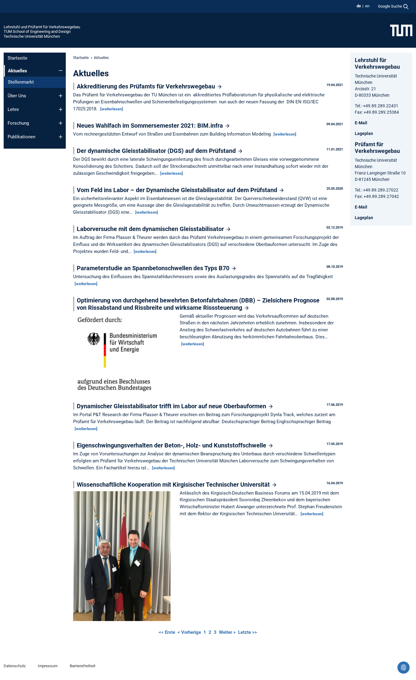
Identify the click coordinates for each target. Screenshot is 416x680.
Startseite (17, 58)
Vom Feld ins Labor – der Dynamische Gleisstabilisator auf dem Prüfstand (178, 190)
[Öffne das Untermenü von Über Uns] (60, 95)
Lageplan (364, 133)
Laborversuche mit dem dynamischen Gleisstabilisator (151, 229)
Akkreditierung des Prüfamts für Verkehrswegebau (147, 86)
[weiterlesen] (111, 109)
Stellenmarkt (21, 82)
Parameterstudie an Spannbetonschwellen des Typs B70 (154, 268)
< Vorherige (190, 632)
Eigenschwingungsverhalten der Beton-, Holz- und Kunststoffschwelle (172, 445)
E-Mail (361, 122)
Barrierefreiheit (82, 666)
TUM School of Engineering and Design (37, 31)
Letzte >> (247, 632)
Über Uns (17, 95)
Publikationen (21, 137)
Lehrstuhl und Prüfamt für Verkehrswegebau (42, 27)
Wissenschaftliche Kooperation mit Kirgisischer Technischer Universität (174, 484)
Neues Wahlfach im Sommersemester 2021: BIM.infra (150, 125)
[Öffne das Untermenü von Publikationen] (60, 136)
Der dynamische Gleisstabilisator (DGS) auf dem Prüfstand (157, 150)
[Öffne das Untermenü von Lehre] (60, 109)
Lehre (13, 109)
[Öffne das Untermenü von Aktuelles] (60, 70)
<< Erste (167, 632)
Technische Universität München (32, 36)
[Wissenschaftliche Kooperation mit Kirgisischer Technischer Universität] (123, 556)
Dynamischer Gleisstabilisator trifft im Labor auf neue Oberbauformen (172, 406)
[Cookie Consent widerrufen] (403, 667)
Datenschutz (15, 666)
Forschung (18, 123)
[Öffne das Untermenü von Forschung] (60, 123)
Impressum (48, 666)
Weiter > (228, 632)
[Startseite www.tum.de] (401, 30)
